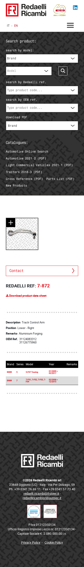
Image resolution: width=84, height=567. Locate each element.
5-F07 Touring (32, 372)
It (8, 26)
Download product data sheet (27, 296)
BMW (9, 372)
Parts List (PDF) (60, 179)
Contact (16, 270)
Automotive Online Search (27, 151)
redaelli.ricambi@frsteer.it (41, 493)
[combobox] (42, 58)
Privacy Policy (30, 542)
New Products (16, 186)
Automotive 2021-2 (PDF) (26, 158)
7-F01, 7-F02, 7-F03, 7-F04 (36, 380)
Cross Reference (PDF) (24, 179)
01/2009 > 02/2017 (53, 372)
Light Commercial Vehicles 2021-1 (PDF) (39, 165)
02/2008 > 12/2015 (53, 380)
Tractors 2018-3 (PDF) (24, 172)
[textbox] (42, 90)
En (16, 26)
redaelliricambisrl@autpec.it (42, 498)
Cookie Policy (54, 542)
